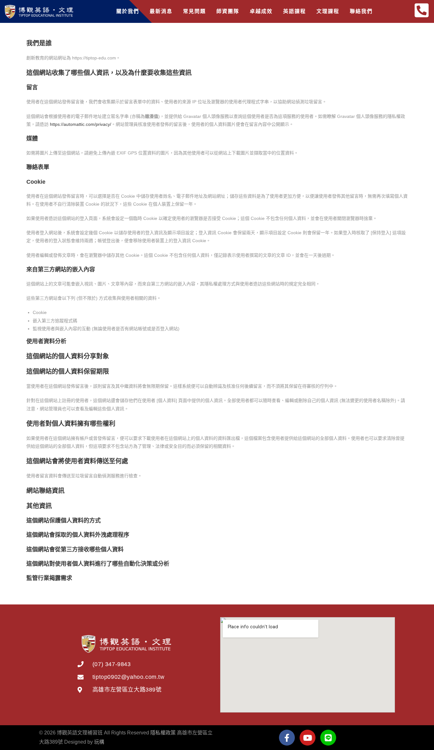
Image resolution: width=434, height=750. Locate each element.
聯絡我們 (361, 11)
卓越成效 (261, 11)
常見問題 (194, 11)
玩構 (99, 742)
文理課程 (327, 11)
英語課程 (294, 11)
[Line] (328, 738)
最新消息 (161, 11)
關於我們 (127, 11)
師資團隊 (227, 11)
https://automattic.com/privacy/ (80, 124)
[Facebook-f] (287, 738)
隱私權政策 (163, 732)
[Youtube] (307, 738)
